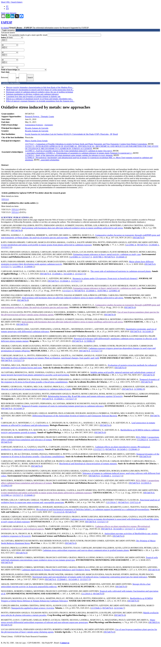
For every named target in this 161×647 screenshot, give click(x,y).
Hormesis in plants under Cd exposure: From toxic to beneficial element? (105, 278)
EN (7, 9)
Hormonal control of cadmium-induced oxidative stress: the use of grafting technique (39, 92)
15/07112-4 (135, 502)
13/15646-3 (96, 608)
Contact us (64, 643)
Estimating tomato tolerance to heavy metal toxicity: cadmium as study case (107, 254)
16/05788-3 (98, 257)
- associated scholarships (49, 160)
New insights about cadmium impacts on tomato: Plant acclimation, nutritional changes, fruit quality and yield (50, 358)
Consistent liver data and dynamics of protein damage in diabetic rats (33, 96)
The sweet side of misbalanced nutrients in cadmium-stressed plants (120, 271)
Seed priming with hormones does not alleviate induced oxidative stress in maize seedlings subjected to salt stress (72, 228)
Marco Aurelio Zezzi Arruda (36, 141)
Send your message (8, 13)
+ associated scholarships (35, 153)
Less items (14, 196)
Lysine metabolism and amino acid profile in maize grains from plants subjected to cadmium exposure (46, 245)
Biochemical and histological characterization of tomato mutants (88, 463)
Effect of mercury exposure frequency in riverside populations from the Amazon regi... (40, 101)
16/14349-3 (68, 274)
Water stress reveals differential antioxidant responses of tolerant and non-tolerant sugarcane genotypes (78, 621)
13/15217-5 (6, 247)
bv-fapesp (5, 28)
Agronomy (48, 125)
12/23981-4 (131, 245)
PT (7, 6)
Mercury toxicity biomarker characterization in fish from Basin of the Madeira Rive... (39, 87)
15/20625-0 (142, 439)
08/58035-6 (154, 622)
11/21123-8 (59, 512)
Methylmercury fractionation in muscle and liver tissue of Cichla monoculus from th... (40, 90)
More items (5, 196)
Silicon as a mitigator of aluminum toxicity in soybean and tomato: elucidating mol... (39, 99)
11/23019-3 (154, 439)
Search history (17, 2)
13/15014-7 (112, 502)
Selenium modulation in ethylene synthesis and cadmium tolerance (32, 94)
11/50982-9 (89, 341)
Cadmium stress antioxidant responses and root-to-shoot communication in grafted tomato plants (86, 550)
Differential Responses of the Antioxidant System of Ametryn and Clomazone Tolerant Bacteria (74, 415)
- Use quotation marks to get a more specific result (24, 35)
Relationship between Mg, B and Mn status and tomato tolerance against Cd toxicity (85, 396)
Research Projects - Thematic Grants (39, 116)
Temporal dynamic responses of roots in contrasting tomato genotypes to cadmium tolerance (63, 406)
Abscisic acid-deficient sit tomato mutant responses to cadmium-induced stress (36, 389)
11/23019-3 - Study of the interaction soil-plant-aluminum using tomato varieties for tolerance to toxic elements (69, 155)
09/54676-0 (17, 230)
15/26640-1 (154, 245)
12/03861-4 (75, 257)
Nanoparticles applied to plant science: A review (32, 608)
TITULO (5, 199)
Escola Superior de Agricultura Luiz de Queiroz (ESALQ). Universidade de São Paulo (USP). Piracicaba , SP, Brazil (71, 134)
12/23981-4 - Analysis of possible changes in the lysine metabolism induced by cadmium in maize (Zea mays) (68, 151)
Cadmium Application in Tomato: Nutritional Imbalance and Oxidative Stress (56, 569)
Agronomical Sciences (34, 125)
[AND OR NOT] (4, 40)
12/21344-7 (119, 608)
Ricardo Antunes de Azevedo (36, 128)
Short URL (5, 2)
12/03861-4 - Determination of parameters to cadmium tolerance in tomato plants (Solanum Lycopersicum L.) (88, 153)
